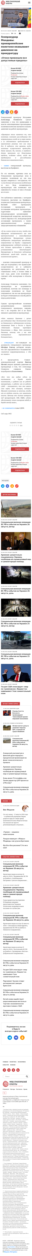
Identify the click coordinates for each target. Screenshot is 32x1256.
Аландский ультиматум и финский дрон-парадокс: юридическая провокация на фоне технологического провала (15, 757)
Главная (5, 1062)
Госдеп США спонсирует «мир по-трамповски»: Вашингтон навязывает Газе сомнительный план (16, 689)
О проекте (6, 1089)
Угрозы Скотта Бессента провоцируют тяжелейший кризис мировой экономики (20, 715)
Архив (25, 1089)
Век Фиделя (8, 809)
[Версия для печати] (20, 33)
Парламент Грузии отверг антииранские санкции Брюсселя (13, 983)
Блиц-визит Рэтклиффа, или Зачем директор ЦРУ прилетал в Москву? (15, 780)
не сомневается (9, 408)
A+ (12, 33)
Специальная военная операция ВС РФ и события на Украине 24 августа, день (16, 1012)
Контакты (19, 1089)
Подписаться (20, 82)
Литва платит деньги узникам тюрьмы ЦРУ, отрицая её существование (20, 728)
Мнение (5, 801)
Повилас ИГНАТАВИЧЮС (16, 723)
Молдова (5, 480)
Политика (13, 1062)
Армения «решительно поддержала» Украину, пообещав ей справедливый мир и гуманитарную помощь (16, 558)
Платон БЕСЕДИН (14, 805)
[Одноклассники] (11, 112)
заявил (6, 166)
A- (15, 33)
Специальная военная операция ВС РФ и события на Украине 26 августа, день (15, 590)
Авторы (12, 1089)
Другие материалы (9, 494)
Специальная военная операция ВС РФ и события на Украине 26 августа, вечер (15, 524)
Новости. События (25, 30)
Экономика (22, 1062)
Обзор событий (12, 30)
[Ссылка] (16, 112)
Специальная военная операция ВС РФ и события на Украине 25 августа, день (15, 656)
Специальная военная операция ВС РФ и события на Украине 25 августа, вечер (15, 623)
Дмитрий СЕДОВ (14, 708)
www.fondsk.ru (11, 1247)
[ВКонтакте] (7, 112)
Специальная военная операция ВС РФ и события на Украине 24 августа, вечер (16, 992)
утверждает (9, 343)
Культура (6, 1065)
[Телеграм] (2, 112)
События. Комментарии (11, 857)
